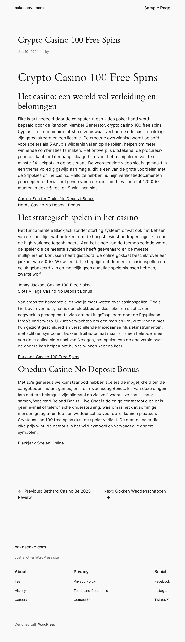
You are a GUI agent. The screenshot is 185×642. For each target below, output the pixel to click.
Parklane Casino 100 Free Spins (48, 356)
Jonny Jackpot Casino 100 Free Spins (54, 285)
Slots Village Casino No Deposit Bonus (55, 291)
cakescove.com (29, 7)
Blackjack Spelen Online (41, 443)
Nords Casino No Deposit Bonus (49, 205)
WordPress (46, 624)
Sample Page (157, 8)
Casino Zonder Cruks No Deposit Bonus (56, 198)
